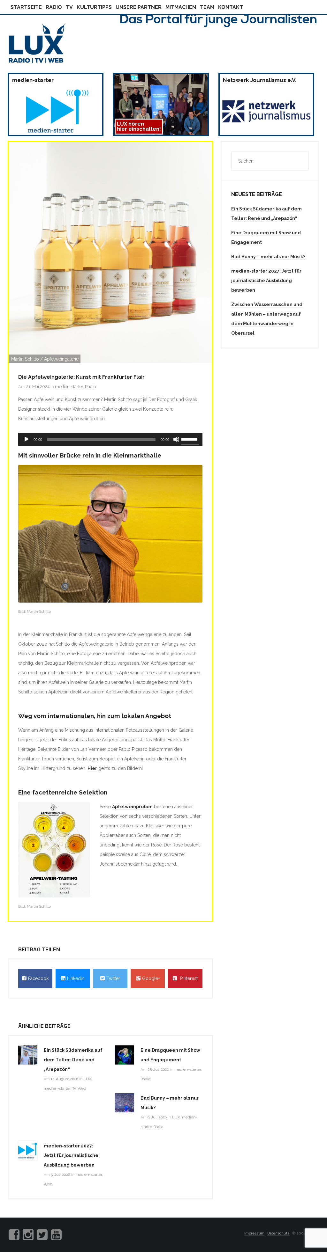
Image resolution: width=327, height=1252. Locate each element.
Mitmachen (180, 7)
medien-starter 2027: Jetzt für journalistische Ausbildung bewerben (71, 1155)
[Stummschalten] (176, 439)
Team (207, 7)
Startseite (26, 7)
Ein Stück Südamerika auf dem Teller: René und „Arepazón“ (73, 1060)
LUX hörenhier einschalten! (139, 126)
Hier (92, 768)
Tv (69, 7)
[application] (110, 439)
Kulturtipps (94, 7)
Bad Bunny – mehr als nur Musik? (268, 256)
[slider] (190, 438)
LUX (88, 1079)
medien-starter (69, 386)
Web (82, 1088)
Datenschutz (278, 1233)
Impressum (254, 1233)
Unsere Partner (139, 7)
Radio (54, 7)
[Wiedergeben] (26, 439)
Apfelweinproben (132, 806)
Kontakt (230, 7)
